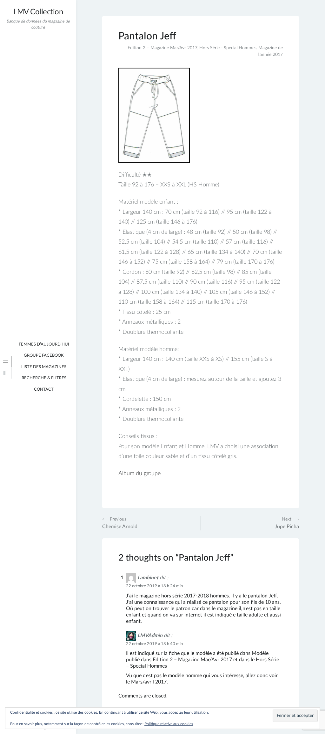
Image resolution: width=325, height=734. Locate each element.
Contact (44, 389)
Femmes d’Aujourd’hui (44, 344)
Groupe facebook (44, 356)
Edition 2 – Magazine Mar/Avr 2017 (162, 48)
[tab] (5, 361)
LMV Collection (38, 12)
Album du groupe (139, 473)
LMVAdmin (149, 635)
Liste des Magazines (43, 367)
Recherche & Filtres (44, 378)
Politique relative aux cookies (168, 724)
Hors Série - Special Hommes (227, 48)
